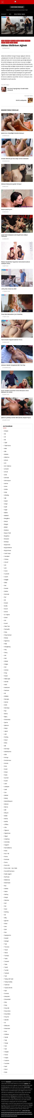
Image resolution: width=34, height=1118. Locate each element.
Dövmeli (6, 594)
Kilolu (5, 743)
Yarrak (6, 1037)
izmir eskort (17, 1112)
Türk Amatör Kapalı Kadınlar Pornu (11, 340)
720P (5, 443)
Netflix (6, 821)
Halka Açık (7, 679)
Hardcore (7, 687)
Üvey (5, 1005)
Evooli (6, 623)
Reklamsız (7, 880)
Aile (5, 451)
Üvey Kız (6, 1017)
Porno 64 (6, 865)
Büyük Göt (7, 545)
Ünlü (5, 1002)
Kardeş (7, 42)
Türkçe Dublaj (8, 982)
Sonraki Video (29, 96)
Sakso (6, 891)
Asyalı (6, 501)
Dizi (5, 585)
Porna (6, 856)
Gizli (5, 658)
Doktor (6, 591)
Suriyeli (6, 938)
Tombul (6, 955)
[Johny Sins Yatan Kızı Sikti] (17, 278)
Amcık (6, 472)
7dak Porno (7, 445)
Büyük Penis (7, 550)
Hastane (6, 690)
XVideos (6, 1034)
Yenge (6, 1043)
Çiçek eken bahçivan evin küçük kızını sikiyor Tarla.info (14, 235)
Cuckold (6, 574)
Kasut (6, 740)
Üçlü (5, 990)
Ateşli (5, 504)
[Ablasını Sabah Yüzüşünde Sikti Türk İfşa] (17, 354)
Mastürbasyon (8, 801)
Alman (6, 460)
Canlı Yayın (7, 553)
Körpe (6, 772)
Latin (5, 783)
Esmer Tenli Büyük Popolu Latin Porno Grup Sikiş (17, 10)
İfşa (5, 711)
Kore (5, 766)
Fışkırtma (6, 641)
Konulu (6, 763)
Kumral (6, 778)
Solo (5, 926)
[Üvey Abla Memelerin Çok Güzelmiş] (17, 303)
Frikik (5, 644)
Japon (6, 731)
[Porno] (17, 2)
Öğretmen (7, 833)
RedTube (6, 877)
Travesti (6, 961)
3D (5, 434)
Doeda (6, 588)
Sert (5, 903)
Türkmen (6, 985)
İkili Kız (6, 714)
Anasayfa (3, 14)
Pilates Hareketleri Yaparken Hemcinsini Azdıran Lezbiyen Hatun (15, 262)
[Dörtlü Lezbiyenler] (30, 100)
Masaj (6, 798)
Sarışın (6, 897)
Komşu (6, 757)
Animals (6, 477)
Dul (5, 597)
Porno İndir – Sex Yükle (10, 868)
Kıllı (5, 746)
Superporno (7, 935)
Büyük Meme (8, 547)
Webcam (7, 1025)
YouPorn (6, 1060)
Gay (5, 649)
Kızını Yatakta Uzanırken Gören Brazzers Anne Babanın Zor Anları (15, 391)
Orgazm (6, 845)
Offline (6, 824)
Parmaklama (8, 848)
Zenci (5, 1069)
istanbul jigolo (23, 1112)
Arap (5, 492)
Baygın (6, 524)
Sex (5, 906)
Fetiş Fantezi (7, 635)
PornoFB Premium (9, 871)
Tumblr (6, 970)
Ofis (5, 827)
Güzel (6, 676)
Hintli (5, 705)
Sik (5, 915)
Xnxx (5, 1031)
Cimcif (6, 562)
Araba (6, 489)
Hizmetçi (6, 708)
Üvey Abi (6, 1008)
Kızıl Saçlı (6, 749)
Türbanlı (6, 973)
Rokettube (7, 883)
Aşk (5, 498)
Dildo (5, 582)
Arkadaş (6, 495)
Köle (5, 754)
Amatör (6, 469)
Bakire (6, 512)
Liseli (5, 789)
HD (5, 693)
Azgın (5, 510)
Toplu (6, 958)
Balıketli (6, 515)
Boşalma (6, 536)
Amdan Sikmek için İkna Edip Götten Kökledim (15, 158)
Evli (5, 620)
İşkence (3, 42)
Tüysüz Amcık (8, 988)
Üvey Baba (7, 1014)
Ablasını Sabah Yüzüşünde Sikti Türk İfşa (13, 365)
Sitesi (5, 923)
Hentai (6, 702)
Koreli (5, 769)
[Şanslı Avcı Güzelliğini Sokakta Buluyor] (17, 122)
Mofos (6, 818)
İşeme (6, 722)
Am (5, 463)
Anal (5, 475)
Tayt (5, 944)
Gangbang (27, 40)
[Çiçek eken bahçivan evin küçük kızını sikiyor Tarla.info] (17, 224)
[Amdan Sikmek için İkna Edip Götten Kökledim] (17, 147)
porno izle (24, 1110)
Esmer (6, 612)
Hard (5, 684)
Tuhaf (11, 42)
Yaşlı (5, 1040)
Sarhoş (6, 894)
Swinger (6, 941)
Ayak (5, 507)
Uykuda (6, 1020)
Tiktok (6, 953)
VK (5, 1022)
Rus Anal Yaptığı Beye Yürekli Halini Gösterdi (17, 89)
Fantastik (6, 629)
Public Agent (7, 874)
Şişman (6, 920)
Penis (5, 851)
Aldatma (6, 457)
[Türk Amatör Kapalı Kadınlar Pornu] (17, 329)
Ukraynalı (6, 996)
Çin (5, 565)
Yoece (6, 1055)
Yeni (5, 1046)
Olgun (6, 836)
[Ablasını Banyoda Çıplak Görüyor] (17, 173)
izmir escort (7, 1116)
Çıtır (5, 568)
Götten (6, 670)
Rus (5, 886)
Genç (5, 652)
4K (5, 437)
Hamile (6, 681)
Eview (5, 617)
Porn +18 (6, 853)
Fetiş (5, 632)
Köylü (5, 775)
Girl (5, 655)
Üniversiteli (7, 999)
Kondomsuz (7, 760)
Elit (5, 600)
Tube (5, 964)
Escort (6, 609)
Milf (5, 810)
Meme (6, 807)
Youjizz (15, 42)
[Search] (32, 2)
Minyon (6, 813)
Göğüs (6, 664)
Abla (10, 14)
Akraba (6, 454)
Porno (6, 862)
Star (5, 932)
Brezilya (6, 542)
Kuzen (6, 781)
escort (12, 1114)
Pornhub (6, 859)
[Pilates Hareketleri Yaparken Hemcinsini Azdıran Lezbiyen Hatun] (17, 251)
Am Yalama (7, 466)
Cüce (5, 571)
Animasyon (7, 480)
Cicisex (6, 559)
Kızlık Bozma (7, 751)
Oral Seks (7, 842)
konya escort (14, 1116)
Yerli (5, 1049)
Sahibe (6, 888)
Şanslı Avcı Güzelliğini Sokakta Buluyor (12, 133)
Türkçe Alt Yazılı (8, 979)
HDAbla (6, 696)
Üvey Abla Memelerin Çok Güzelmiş (11, 314)
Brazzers (6, 539)
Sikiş (5, 918)
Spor (5, 929)
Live (5, 792)
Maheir (6, 795)
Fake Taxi (7, 626)
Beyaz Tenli (13, 40)
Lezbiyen (6, 786)
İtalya (5, 728)
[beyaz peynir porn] (17, 198)
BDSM (5, 527)
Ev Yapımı (7, 614)
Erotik (5, 606)
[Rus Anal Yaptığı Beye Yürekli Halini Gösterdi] (3, 89)
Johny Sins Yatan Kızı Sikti (8, 289)
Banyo (6, 521)
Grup (5, 673)
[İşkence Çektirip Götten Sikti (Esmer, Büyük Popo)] (17, 406)
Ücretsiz (6, 993)
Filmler (22, 40)
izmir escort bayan (9, 1112)
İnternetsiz (7, 719)
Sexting (6, 912)
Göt (5, 667)
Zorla (5, 1072)
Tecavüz (6, 947)
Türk (5, 976)
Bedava (6, 530)
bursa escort (8, 1114)
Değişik (18, 40)
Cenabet (6, 556)
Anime (6, 483)
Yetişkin (6, 1052)
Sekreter (6, 900)
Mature (6, 804)
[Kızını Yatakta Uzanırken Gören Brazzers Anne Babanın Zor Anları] (17, 379)
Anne (5, 486)
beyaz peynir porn (6, 209)
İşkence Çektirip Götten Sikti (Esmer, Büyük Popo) (16, 417)
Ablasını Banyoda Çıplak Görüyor (11, 184)
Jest (5, 734)
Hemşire (6, 699)
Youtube (6, 1063)
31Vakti (6, 431)
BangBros (7, 40)
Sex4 (5, 909)
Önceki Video (5, 85)
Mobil (5, 816)
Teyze (6, 950)
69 (5, 440)
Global (6, 661)
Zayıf (5, 1066)
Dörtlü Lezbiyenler (21, 100)
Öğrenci (6, 830)
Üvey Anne (7, 1011)
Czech (6, 577)
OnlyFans (7, 839)
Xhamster (7, 1028)
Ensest (6, 603)
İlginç (5, 716)
